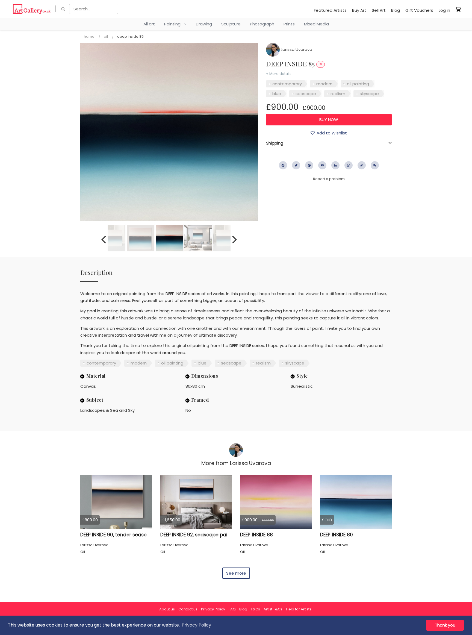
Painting (174, 24)
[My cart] (458, 9)
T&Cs (255, 609)
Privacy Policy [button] (196, 625)
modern (324, 84)
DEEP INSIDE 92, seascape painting (200, 534)
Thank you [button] (445, 625)
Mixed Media (316, 24)
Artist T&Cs (273, 609)
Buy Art (359, 10)
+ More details (278, 73)
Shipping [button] (274, 143)
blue (276, 93)
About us (167, 609)
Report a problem (329, 178)
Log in (444, 10)
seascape (306, 93)
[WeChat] (374, 165)
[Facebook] (283, 165)
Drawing (204, 24)
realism (338, 93)
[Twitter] (296, 165)
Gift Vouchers (419, 10)
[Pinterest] (309, 165)
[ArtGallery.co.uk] (31, 9)
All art (149, 24)
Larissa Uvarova (296, 49)
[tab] (329, 143)
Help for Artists (298, 609)
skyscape (369, 93)
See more (236, 573)
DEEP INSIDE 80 (336, 534)
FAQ (232, 609)
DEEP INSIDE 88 (256, 534)
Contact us (187, 609)
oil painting (358, 84)
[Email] (322, 165)
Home (89, 36)
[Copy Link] (361, 165)
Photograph (262, 24)
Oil (106, 36)
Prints (289, 24)
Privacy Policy (213, 609)
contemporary (287, 84)
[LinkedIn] (335, 165)
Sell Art (379, 10)
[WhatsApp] (348, 165)
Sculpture (231, 24)
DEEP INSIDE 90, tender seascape (118, 534)
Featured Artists (330, 10)
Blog (395, 10)
